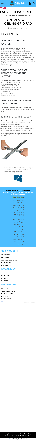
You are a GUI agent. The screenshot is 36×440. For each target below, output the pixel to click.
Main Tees (25, 170)
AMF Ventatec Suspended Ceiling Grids (18, 16)
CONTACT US (5, 296)
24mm (11, 168)
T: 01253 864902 (6, 299)
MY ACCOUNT (5, 275)
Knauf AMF (18, 170)
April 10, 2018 (24, 28)
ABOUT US (4, 288)
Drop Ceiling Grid (28, 168)
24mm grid (4, 109)
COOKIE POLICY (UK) (7, 293)
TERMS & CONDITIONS (8, 291)
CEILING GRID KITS (6, 257)
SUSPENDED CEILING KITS (9, 260)
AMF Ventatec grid (20, 50)
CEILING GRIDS (5, 255)
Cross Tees (20, 168)
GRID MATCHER (6, 265)
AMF (14, 168)
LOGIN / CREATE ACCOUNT (9, 273)
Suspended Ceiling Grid (11, 171)
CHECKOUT (4, 280)
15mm (6, 168)
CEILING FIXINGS (6, 262)
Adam (14, 28)
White (20, 171)
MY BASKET (4, 278)
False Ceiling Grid (9, 170)
